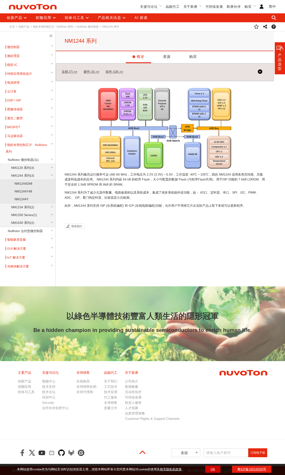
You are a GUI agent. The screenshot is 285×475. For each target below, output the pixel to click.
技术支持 (48, 386)
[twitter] (32, 452)
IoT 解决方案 (16, 257)
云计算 (11, 91)
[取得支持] (273, 26)
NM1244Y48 (23, 191)
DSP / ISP (14, 100)
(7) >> (69, 71)
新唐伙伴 (234, 6)
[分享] (265, 26)
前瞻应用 (24, 386)
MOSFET (13, 127)
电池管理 (13, 82)
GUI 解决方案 (16, 248)
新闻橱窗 (131, 386)
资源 (167, 57)
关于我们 (110, 381)
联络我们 (76, 226)
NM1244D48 (23, 183)
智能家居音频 (16, 239)
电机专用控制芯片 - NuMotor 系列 (53, 26)
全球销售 (110, 402)
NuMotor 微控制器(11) (23, 160)
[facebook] (22, 452)
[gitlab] (71, 452)
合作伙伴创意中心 (55, 408)
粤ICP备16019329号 (251, 469)
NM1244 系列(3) (22, 175)
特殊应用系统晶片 (19, 73)
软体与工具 (26, 392)
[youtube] (42, 452)
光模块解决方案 (18, 266)
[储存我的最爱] (256, 26)
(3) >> (91, 71)
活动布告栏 (133, 392)
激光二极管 (15, 118)
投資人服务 (133, 402)
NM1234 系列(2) (22, 207)
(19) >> (114, 71)
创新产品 (23, 26)
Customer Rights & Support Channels (152, 418)
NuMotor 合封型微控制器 (25, 231)
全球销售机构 (86, 386)
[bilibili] (51, 452)
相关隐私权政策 (171, 469)
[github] (61, 452)
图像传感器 (15, 109)
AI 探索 (141, 18)
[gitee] (81, 452)
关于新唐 (190, 6)
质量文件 (110, 408)
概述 (141, 57)
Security (48, 402)
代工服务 (110, 397)
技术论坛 (48, 392)
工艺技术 (110, 386)
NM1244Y (21, 199)
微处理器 (13, 56)
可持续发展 (214, 6)
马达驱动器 (15, 136)
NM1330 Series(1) (24, 215)
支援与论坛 (149, 6)
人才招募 (131, 408)
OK (213, 469)
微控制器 (13, 47)
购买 (248, 6)
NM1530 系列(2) (22, 222)
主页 (12, 26)
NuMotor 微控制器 (88, 26)
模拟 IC (12, 65)
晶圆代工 (173, 6)
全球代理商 (84, 392)
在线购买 (83, 381)
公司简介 (131, 381)
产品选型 (280, 62)
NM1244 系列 (110, 26)
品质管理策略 (135, 413)
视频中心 (48, 381)
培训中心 (48, 397)
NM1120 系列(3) (22, 168)
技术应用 (110, 392)
